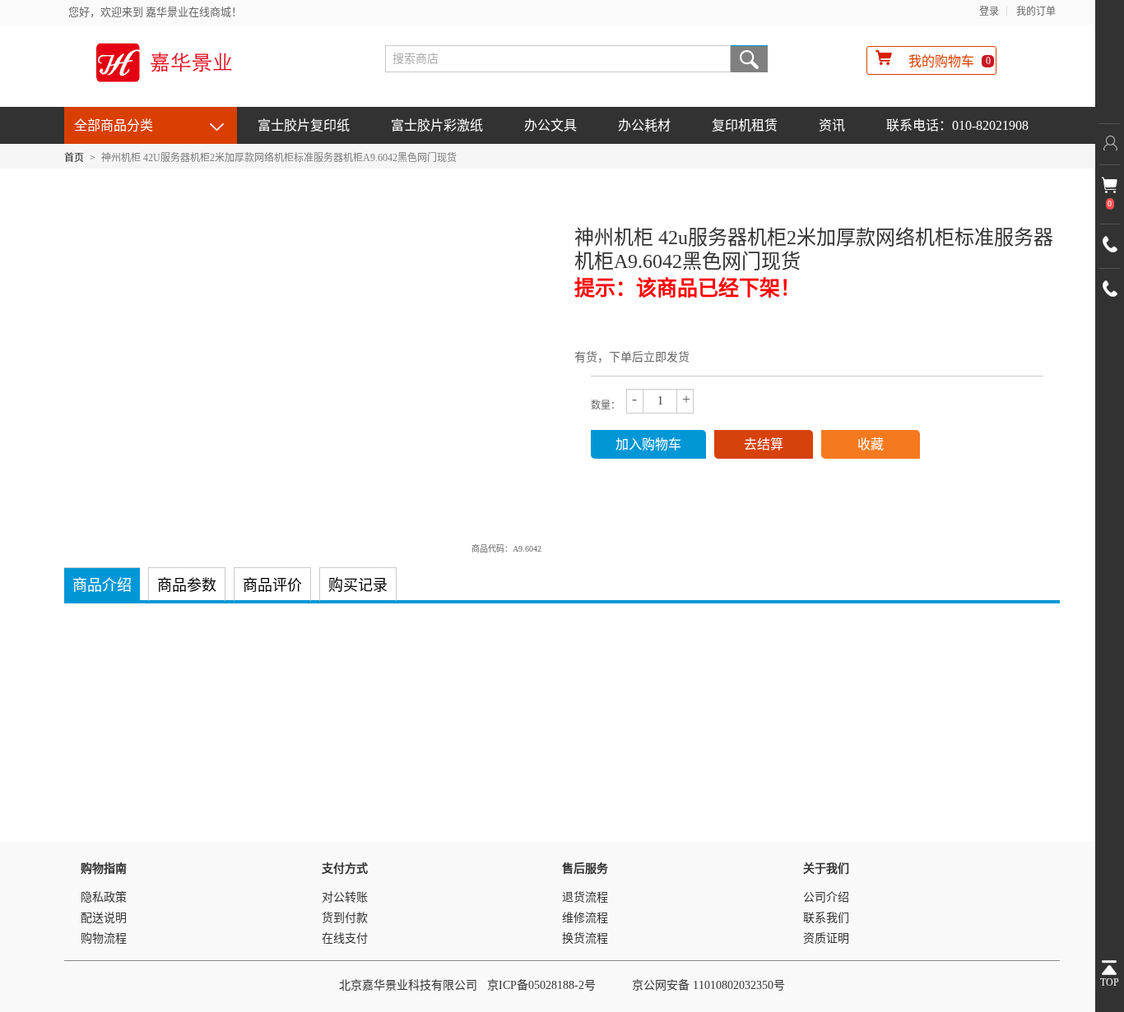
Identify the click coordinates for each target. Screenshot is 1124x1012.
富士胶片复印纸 (304, 125)
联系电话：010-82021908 (957, 125)
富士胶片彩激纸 (437, 125)
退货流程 (585, 897)
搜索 (749, 58)
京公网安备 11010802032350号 (708, 985)
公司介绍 (826, 897)
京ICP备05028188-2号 (541, 985)
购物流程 (104, 938)
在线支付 (345, 938)
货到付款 (345, 918)
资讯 (832, 125)
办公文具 (550, 125)
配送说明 (104, 918)
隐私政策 (104, 897)
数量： (605, 405)
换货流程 (585, 938)
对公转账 (345, 897)
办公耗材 (644, 125)
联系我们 (826, 918)
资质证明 (826, 938)
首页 (74, 158)
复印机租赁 (745, 125)
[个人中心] (1109, 144)
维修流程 (585, 918)
